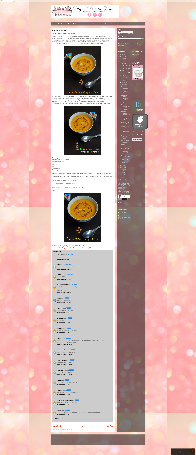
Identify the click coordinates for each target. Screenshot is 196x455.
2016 (121, 61)
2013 (121, 167)
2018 (121, 56)
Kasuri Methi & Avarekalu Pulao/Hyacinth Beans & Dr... (125, 89)
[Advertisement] (129, 229)
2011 (121, 172)
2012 (121, 170)
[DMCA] (123, 199)
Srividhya (59, 390)
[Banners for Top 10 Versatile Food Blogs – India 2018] (131, 45)
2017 (121, 58)
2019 (121, 54)
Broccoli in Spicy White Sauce (125, 131)
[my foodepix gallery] (138, 131)
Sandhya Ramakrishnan (64, 400)
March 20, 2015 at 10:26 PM (64, 344)
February (124, 159)
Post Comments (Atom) (65, 429)
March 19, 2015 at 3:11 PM (64, 312)
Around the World (97, 23)
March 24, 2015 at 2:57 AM (64, 405)
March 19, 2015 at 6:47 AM (64, 279)
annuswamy (60, 318)
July (123, 75)
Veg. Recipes (61, 23)
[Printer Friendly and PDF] (54, 246)
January (124, 162)
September (125, 73)
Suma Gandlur (61, 370)
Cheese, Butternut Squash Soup (125, 113)
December (125, 65)
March (123, 84)
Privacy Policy (109, 23)
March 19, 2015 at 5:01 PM (64, 322)
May (123, 80)
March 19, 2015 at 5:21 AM (64, 259)
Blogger (115, 442)
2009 (121, 177)
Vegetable (89, 248)
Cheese (75, 248)
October (124, 70)
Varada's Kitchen (62, 350)
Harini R (59, 410)
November (125, 68)
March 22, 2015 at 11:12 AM (64, 364)
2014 (121, 165)
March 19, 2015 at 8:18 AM (64, 292)
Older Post (109, 426)
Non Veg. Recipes (72, 23)
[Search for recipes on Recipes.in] (123, 213)
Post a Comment (59, 418)
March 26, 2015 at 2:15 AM (64, 415)
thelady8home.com (62, 284)
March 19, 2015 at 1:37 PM (64, 302)
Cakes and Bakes (85, 23)
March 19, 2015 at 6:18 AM (64, 269)
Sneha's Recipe (61, 360)
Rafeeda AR (60, 274)
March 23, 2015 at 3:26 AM (64, 384)
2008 (121, 179)
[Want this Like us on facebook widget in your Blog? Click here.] (193, 453)
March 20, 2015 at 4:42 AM (64, 332)
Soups (84, 248)
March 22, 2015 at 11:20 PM (64, 374)
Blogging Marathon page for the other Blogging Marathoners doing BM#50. (89, 103)
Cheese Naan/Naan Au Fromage (125, 118)
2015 (121, 63)
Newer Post (56, 426)
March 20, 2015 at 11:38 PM (64, 354)
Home (53, 23)
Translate (130, 33)
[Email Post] (83, 246)
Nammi (59, 298)
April (123, 82)
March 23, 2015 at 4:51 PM (64, 395)
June (123, 77)
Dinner (80, 248)
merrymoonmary (101, 442)
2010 (121, 174)
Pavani (59, 380)
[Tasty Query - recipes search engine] (137, 140)
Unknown (59, 264)
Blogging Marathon (67, 248)
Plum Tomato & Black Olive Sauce (125, 137)
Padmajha (59, 328)
